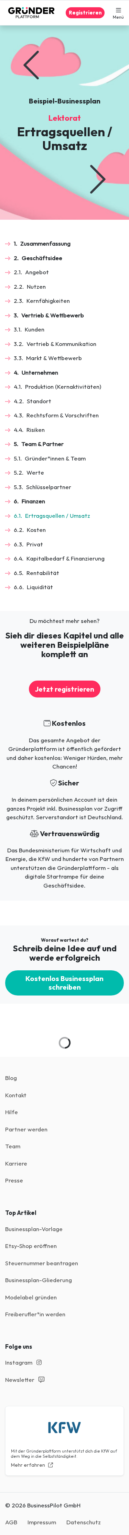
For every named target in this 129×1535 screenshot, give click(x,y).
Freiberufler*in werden (35, 1314)
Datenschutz (83, 1522)
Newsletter (20, 1379)
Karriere (16, 1163)
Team (12, 1146)
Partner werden (26, 1129)
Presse (14, 1180)
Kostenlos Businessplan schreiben (64, 982)
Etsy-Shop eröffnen (31, 1245)
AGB (11, 1522)
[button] (118, 13)
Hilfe (11, 1112)
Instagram (19, 1362)
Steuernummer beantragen (41, 1263)
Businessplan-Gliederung (38, 1280)
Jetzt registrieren (64, 689)
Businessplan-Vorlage (34, 1228)
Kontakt (15, 1095)
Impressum (42, 1522)
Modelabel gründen (31, 1297)
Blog (11, 1077)
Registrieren (85, 12)
